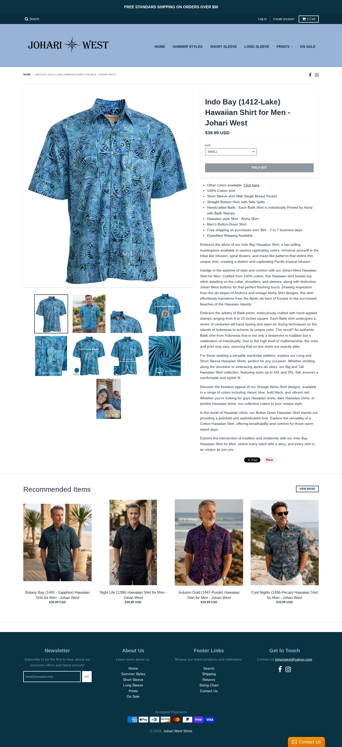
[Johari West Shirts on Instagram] (317, 75)
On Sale (307, 47)
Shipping (209, 674)
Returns (209, 680)
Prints (283, 47)
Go (87, 676)
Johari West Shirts (177, 731)
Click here (251, 185)
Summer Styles (188, 47)
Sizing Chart (209, 685)
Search (209, 668)
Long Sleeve (256, 47)
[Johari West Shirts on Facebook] (310, 75)
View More (307, 488)
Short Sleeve (223, 47)
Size (208, 145)
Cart (311, 19)
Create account (283, 19)
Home (159, 47)
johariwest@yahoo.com (293, 659)
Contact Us (209, 691)
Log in (262, 19)
